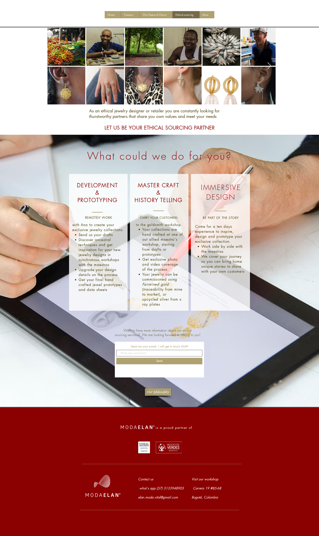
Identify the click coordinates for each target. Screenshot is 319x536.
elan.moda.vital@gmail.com (158, 497)
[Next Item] (269, 65)
